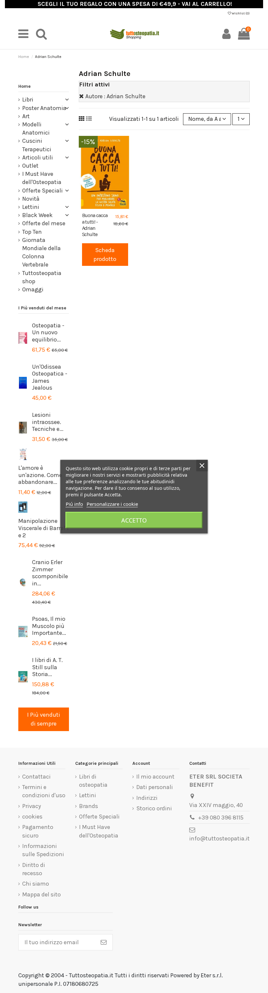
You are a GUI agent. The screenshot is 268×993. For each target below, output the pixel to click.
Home (24, 86)
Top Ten (32, 231)
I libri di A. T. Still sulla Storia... (47, 667)
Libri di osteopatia (93, 780)
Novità (31, 198)
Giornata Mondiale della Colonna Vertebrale (41, 252)
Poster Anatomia (44, 108)
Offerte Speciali (42, 190)
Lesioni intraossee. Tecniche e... (47, 421)
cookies (32, 816)
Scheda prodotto (104, 255)
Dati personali (154, 787)
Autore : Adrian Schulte (115, 96)
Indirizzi (147, 797)
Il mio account (155, 776)
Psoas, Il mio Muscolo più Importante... (49, 625)
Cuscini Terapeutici (36, 145)
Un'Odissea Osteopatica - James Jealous (49, 377)
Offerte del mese (43, 223)
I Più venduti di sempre (43, 719)
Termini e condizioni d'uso (43, 791)
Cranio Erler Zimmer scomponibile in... (50, 573)
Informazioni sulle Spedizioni (43, 850)
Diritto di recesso (33, 869)
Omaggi (32, 289)
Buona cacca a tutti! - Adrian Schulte (95, 224)
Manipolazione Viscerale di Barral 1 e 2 (43, 528)
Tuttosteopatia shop (41, 277)
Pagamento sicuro (37, 831)
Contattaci (36, 776)
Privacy (31, 806)
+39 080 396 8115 (220, 817)
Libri (27, 99)
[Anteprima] (111, 206)
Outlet (30, 165)
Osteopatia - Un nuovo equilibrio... (48, 332)
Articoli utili (37, 157)
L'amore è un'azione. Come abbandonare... (40, 475)
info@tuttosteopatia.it (219, 838)
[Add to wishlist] (99, 206)
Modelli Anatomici (36, 128)
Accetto (134, 520)
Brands (88, 806)
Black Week (37, 215)
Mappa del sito (41, 894)
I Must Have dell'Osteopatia (41, 178)
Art (26, 116)
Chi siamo (35, 883)
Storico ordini (154, 808)
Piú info (74, 503)
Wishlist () (240, 13)
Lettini (30, 207)
